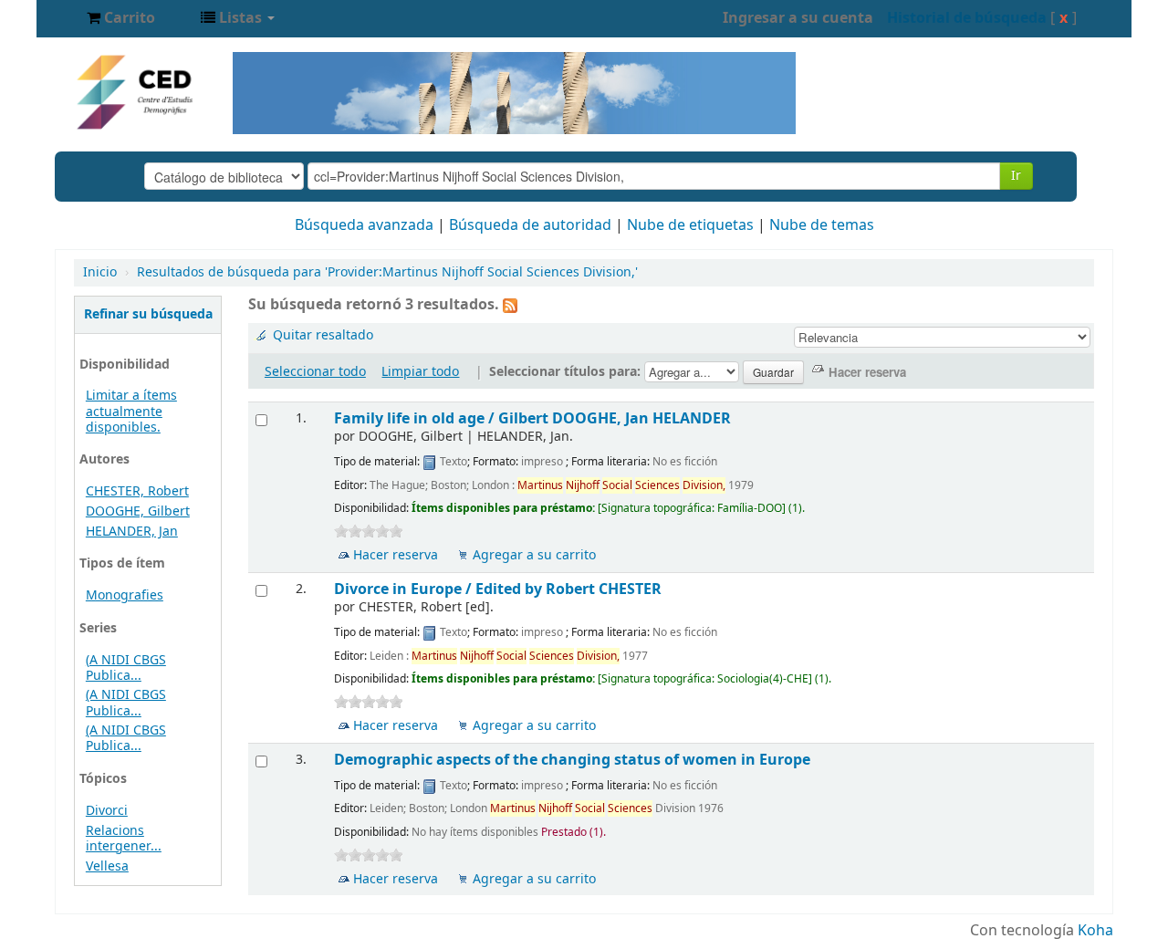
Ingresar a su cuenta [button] (798, 18)
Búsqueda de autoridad (530, 225)
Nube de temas (821, 225)
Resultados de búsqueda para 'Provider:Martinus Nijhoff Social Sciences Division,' (387, 272)
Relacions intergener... (124, 838)
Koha (1095, 931)
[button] (121, 18)
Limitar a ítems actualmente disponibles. (131, 411)
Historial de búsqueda (967, 18)
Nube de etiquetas (690, 225)
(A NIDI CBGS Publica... (126, 668)
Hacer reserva (395, 555)
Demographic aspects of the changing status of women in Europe (572, 759)
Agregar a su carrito (534, 555)
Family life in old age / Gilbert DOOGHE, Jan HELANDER (532, 418)
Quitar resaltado (323, 335)
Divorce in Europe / (498, 589)
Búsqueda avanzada (364, 225)
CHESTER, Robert (137, 491)
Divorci (107, 810)
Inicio (100, 272)
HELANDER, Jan (132, 531)
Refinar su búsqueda (148, 314)
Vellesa (107, 866)
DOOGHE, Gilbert (138, 511)
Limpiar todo (420, 371)
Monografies (124, 595)
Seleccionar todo (315, 371)
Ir (1016, 175)
